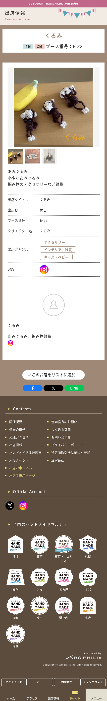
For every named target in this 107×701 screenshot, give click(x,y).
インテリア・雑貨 (58, 250)
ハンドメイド (14, 682)
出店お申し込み (20, 468)
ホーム (11, 698)
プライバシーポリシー (67, 444)
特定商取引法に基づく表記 (70, 452)
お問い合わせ (61, 437)
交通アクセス (19, 437)
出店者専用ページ (22, 475)
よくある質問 (61, 429)
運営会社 (57, 460)
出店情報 (53, 698)
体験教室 (66, 682)
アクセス (32, 698)
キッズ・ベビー (56, 257)
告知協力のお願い (64, 421)
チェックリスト (93, 682)
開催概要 (15, 421)
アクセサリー (54, 242)
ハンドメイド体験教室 (25, 452)
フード (40, 682)
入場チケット (19, 460)
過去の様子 (17, 429)
